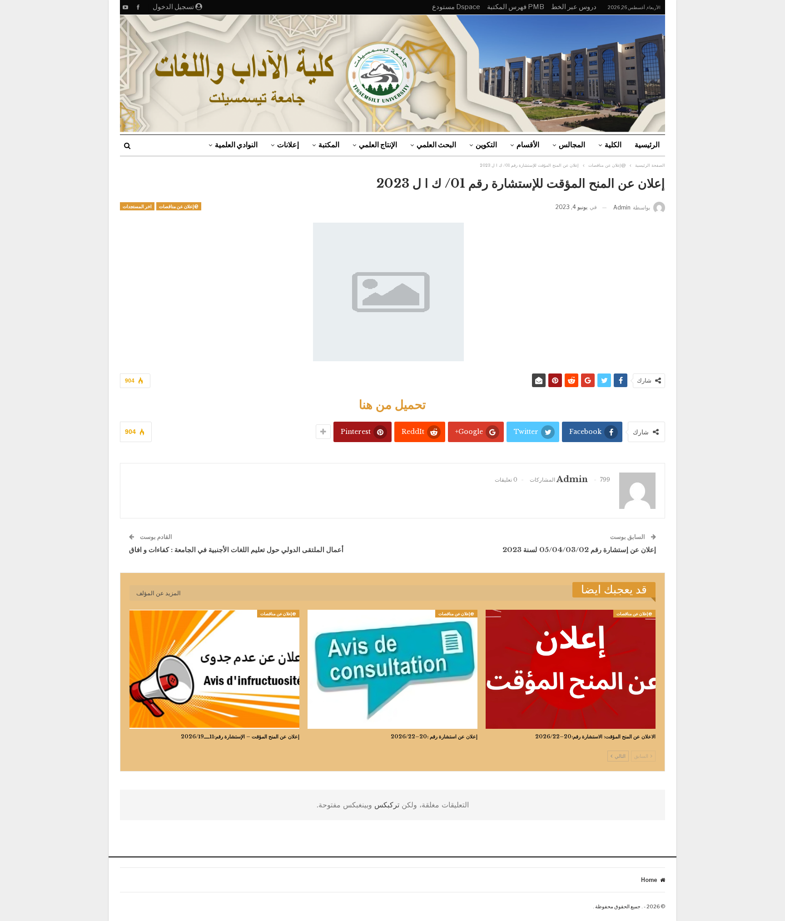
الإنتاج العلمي (378, 144)
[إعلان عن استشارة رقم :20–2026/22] (392, 669)
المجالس (572, 144)
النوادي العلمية (236, 144)
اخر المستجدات (137, 206)
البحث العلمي (436, 144)
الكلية (613, 144)
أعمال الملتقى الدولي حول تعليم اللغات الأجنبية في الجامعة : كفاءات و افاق (236, 549)
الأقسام (528, 144)
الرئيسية (647, 144)
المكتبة (328, 144)
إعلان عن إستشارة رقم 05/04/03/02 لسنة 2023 (579, 549)
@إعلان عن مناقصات (179, 206)
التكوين (486, 144)
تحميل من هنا (392, 404)
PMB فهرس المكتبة (515, 7)
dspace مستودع (456, 7)
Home (649, 879)
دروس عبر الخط (573, 7)
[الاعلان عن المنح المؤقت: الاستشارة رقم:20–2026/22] (571, 669)
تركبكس (385, 804)
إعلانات (288, 144)
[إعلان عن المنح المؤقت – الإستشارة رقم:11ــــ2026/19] (214, 669)
